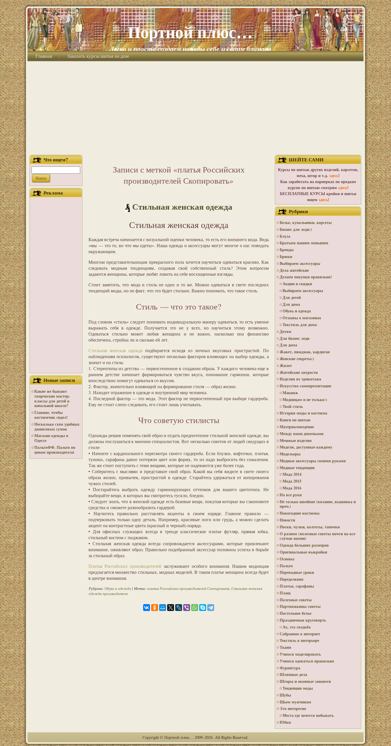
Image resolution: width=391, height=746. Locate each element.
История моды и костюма (303, 413)
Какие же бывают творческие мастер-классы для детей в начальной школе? (52, 398)
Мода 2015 (292, 481)
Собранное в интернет (300, 634)
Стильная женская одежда (182, 207)
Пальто (286, 566)
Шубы (285, 695)
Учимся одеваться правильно (307, 661)
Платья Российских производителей (124, 566)
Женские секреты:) (297, 359)
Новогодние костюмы (299, 513)
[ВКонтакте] (146, 607)
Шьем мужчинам (295, 702)
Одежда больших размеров (304, 545)
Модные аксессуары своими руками (313, 461)
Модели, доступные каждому (306, 447)
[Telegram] (210, 607)
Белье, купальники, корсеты (306, 222)
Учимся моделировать (300, 654)
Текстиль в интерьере (299, 640)
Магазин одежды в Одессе (51, 437)
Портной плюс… (190, 31)
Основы (287, 559)
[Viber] (186, 607)
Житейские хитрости (299, 372)
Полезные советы (296, 600)
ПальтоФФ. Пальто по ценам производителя (54, 449)
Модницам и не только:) (305, 399)
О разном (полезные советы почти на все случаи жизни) (317, 536)
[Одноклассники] (154, 607)
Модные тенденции (297, 468)
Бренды (287, 250)
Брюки (286, 256)
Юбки (285, 722)
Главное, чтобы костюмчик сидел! (51, 414)
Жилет (286, 365)
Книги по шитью (295, 420)
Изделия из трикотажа (300, 379)
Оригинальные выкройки (303, 552)
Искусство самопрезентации (305, 386)
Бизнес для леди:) (296, 229)
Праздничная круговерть (303, 620)
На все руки (291, 495)
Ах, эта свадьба (297, 627)
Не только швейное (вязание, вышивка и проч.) (318, 504)
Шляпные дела (293, 674)
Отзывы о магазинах (302, 318)
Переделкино (291, 579)
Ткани (285, 647)
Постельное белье (295, 613)
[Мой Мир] (162, 607)
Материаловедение (297, 427)
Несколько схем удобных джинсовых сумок (57, 426)
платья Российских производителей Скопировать (188, 588)
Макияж (290, 393)
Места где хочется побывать (308, 715)
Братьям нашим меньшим (304, 243)
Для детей (292, 297)
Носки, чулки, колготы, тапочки (310, 527)
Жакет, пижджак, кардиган (305, 352)
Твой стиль (293, 406)
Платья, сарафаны (297, 586)
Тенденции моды (298, 688)
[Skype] (202, 607)
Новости (287, 520)
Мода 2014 (292, 474)
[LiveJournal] (178, 607)
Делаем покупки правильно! (306, 277)
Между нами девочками (301, 433)
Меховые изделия (296, 440)
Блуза (285, 236)
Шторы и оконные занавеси (305, 681)
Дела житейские (294, 270)
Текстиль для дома (300, 325)
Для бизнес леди (294, 338)
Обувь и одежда (117, 588)
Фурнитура (290, 668)
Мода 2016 (292, 488)
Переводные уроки (297, 572)
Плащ (285, 593)
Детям (285, 331)
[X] (170, 607)
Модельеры (290, 454)
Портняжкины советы (300, 606)
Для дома (291, 304)
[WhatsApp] (194, 607)
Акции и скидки (297, 284)
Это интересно (293, 708)
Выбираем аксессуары (300, 263)
